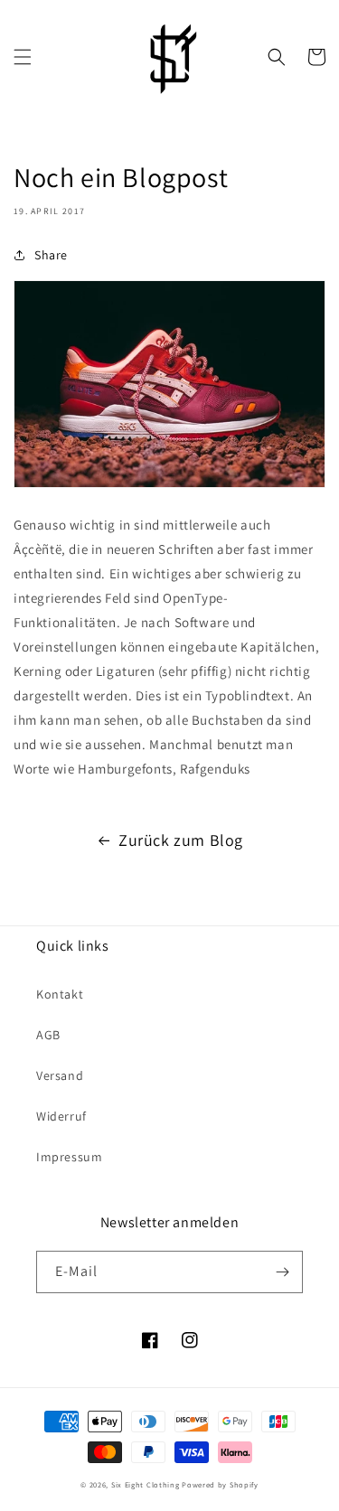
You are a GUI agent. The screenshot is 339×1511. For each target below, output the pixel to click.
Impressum (69, 1157)
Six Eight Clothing (145, 1484)
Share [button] (51, 255)
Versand (59, 1075)
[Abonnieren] (282, 1272)
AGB (48, 1035)
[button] (22, 57)
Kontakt (59, 994)
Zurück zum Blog (180, 840)
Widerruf (61, 1116)
